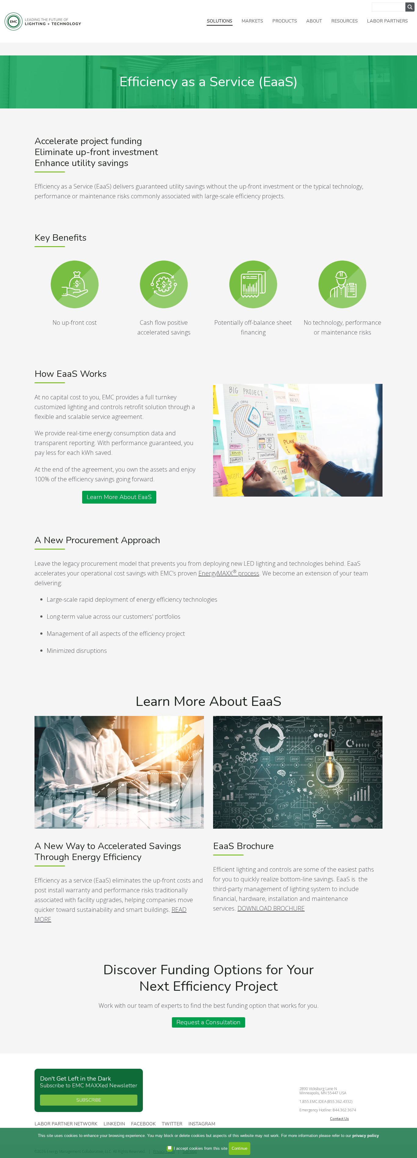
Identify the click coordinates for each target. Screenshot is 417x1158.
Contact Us (339, 1118)
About (314, 21)
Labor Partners (387, 21)
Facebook (143, 1124)
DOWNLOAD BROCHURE (271, 908)
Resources (344, 21)
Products (284, 21)
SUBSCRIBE (88, 1100)
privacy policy (365, 1135)
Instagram (201, 1124)
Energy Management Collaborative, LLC (43, 21)
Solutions (219, 21)
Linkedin (114, 1124)
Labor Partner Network (65, 1124)
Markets (252, 21)
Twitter (172, 1124)
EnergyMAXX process (228, 573)
